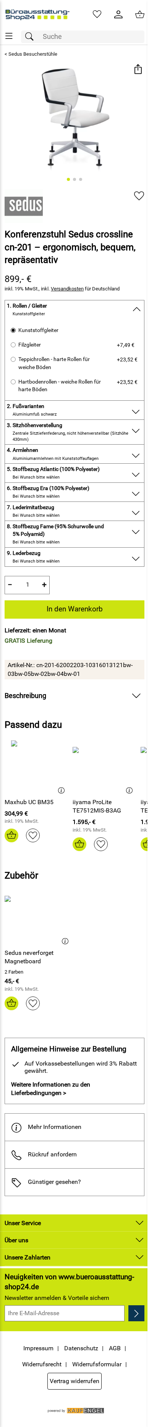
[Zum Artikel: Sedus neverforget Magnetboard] (39, 916)
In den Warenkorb (75, 609)
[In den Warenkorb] (11, 835)
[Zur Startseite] (37, 14)
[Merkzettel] (97, 14)
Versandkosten (67, 289)
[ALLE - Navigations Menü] (9, 36)
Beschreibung (25, 696)
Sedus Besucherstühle (32, 54)
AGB (115, 1348)
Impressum (38, 1348)
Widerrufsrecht (42, 1364)
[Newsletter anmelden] (136, 1313)
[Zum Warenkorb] (139, 14)
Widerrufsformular (96, 1364)
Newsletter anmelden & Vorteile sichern (57, 1297)
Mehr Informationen (54, 1126)
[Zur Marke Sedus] (24, 206)
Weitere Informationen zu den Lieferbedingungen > (50, 1088)
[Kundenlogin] (118, 14)
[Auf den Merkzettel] (139, 196)
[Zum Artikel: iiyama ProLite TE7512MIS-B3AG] (105, 766)
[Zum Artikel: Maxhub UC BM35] (37, 766)
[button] (137, 70)
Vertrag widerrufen (74, 1381)
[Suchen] (31, 37)
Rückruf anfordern (52, 1154)
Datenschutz (81, 1348)
